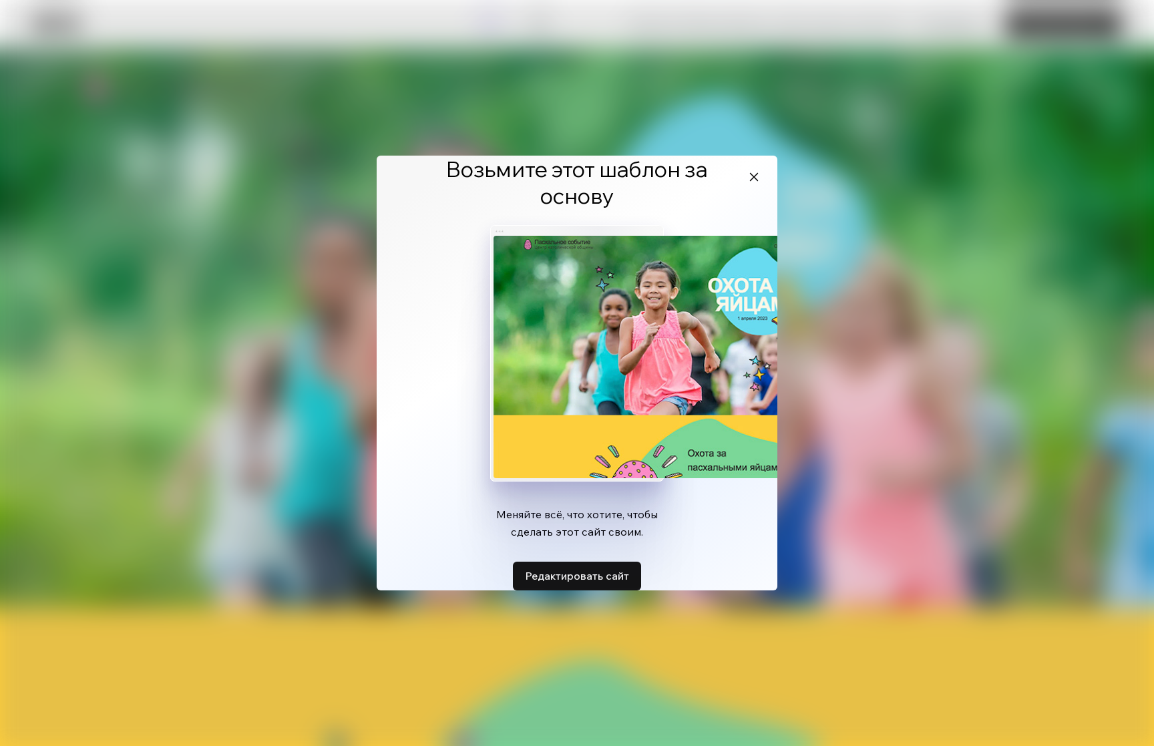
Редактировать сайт (577, 575)
